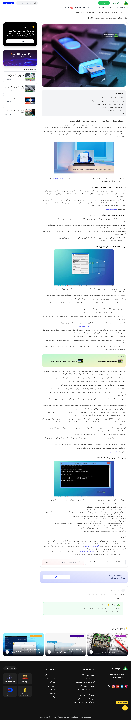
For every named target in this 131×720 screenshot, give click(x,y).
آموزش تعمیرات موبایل (88, 675)
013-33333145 (120, 674)
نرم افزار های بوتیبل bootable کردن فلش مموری (110, 104)
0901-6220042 (111, 674)
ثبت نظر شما (56, 577)
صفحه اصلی (122, 12)
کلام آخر (121, 113)
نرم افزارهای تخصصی (78, 7)
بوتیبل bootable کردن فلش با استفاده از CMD (112, 110)
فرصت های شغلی (50, 675)
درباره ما (52, 697)
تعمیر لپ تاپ (51, 686)
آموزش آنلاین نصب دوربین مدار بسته (84, 702)
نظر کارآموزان (51, 678)
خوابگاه (67, 7)
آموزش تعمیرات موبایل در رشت (86, 689)
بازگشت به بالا (11, 668)
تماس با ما (52, 693)
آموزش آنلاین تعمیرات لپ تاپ (86, 698)
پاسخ (118, 598)
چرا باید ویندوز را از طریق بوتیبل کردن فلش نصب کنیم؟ (108, 101)
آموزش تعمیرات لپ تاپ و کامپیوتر (85, 682)
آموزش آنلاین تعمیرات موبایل (86, 695)
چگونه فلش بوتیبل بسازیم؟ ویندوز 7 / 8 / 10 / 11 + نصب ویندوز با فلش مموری (102, 97)
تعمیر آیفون (52, 682)
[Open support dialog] (125, 707)
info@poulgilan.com (118, 677)
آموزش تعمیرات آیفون (88, 678)
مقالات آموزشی (114, 12)
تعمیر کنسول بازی (50, 689)
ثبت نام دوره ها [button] (104, 3)
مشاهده (20, 61)
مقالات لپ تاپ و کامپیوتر (103, 12)
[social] (126, 686)
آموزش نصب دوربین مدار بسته (86, 686)
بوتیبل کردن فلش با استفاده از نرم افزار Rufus (112, 107)
